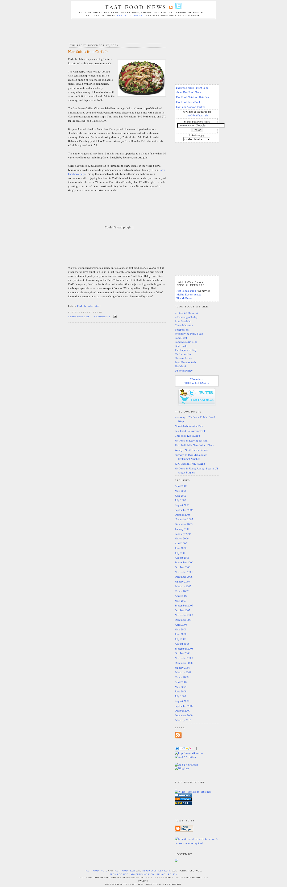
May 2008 (181, 629)
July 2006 (180, 553)
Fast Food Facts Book (188, 102)
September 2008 (184, 648)
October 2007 (182, 610)
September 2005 (184, 510)
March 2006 (182, 538)
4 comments (102, 316)
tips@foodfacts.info (197, 115)
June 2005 (181, 495)
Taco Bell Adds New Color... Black (194, 445)
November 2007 (184, 615)
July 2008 (180, 639)
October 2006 (182, 567)
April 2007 (181, 596)
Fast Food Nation (186, 291)
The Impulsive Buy (186, 350)
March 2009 (182, 677)
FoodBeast (181, 338)
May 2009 (181, 687)
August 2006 (182, 557)
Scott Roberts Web (185, 362)
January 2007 (182, 581)
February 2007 (183, 586)
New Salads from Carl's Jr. (88, 51)
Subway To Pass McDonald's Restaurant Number (191, 457)
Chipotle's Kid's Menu (187, 436)
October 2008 (182, 653)
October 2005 (182, 515)
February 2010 (183, 720)
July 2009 (180, 696)
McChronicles (183, 354)
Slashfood (180, 366)
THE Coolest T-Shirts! (196, 381)
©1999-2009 (149, 871)
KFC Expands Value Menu (190, 463)
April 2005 (181, 486)
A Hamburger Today (186, 317)
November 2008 (184, 658)
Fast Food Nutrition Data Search (194, 97)
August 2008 (182, 644)
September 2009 (184, 706)
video (98, 306)
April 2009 (181, 682)
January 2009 (182, 668)
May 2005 (181, 491)
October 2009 (182, 710)
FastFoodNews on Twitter (190, 107)
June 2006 (181, 548)
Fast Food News (136, 7)
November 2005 (184, 519)
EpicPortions (182, 329)
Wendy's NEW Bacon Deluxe (191, 450)
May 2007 (181, 600)
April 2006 (181, 543)
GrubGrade (181, 346)
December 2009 (184, 715)
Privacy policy (167, 874)
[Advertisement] (143, 30)
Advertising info (142, 874)
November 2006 (184, 572)
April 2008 (181, 624)
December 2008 (184, 663)
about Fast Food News (188, 92)
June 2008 (181, 634)
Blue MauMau (183, 321)
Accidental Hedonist (186, 313)
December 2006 (184, 577)
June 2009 (181, 691)
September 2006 (184, 562)
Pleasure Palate (183, 358)
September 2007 (184, 605)
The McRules (184, 298)
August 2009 (182, 701)
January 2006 (182, 529)
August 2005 (182, 505)
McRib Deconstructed (188, 294)
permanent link (79, 316)
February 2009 (183, 672)
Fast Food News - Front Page (192, 88)
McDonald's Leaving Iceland (191, 440)
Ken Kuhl (164, 871)
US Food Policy (184, 370)
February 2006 (183, 534)
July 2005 (180, 500)
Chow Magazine (184, 325)
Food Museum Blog (186, 342)
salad (90, 306)
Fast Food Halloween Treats (190, 431)
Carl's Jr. (81, 306)
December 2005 (184, 524)
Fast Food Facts (130, 15)
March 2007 (182, 591)
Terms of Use (119, 874)
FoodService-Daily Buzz (189, 333)
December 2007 (184, 620)
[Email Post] (114, 316)
